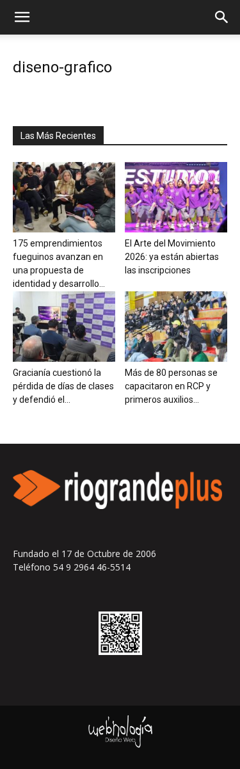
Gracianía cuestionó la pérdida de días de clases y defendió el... (63, 386)
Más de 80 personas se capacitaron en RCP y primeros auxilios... (171, 386)
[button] (21, 17)
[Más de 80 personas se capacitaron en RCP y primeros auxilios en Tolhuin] (176, 326)
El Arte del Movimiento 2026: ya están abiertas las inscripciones (172, 256)
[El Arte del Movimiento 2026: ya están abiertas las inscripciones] (176, 197)
